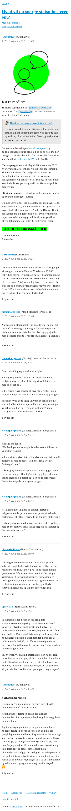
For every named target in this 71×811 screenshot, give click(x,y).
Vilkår (52, 792)
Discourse (17, 806)
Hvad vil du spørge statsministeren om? (31, 123)
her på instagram (37, 148)
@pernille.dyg (25, 111)
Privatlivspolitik (10, 799)
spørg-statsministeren (12, 26)
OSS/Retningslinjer (36, 792)
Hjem (5, 792)
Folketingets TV (25, 159)
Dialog (5, 3)
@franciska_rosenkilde (40, 107)
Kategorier (16, 792)
